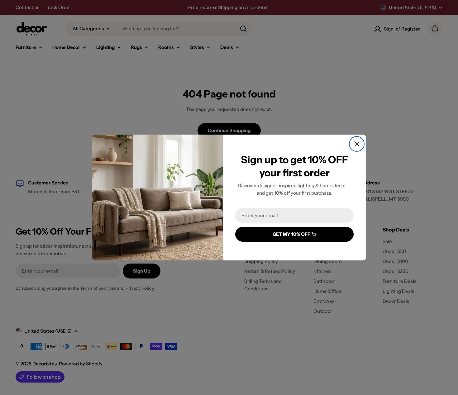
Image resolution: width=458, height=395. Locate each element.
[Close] (357, 144)
